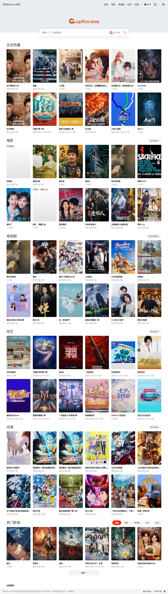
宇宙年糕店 (11, 372)
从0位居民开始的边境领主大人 (149, 468)
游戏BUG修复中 (13, 468)
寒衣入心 (141, 224)
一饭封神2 (89, 372)
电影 (113, 4)
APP (149, 4)
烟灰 (34, 277)
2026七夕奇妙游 (118, 415)
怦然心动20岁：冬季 (93, 563)
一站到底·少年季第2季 (68, 415)
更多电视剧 (153, 236)
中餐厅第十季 (38, 129)
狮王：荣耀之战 (39, 224)
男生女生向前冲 (144, 415)
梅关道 (61, 181)
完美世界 (115, 563)
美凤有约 (141, 372)
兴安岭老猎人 (90, 224)
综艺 (129, 4)
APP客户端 (158, 591)
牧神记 (35, 563)
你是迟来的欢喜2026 (146, 563)
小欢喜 (61, 86)
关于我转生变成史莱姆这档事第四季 (18, 511)
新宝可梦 (36, 511)
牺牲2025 (142, 181)
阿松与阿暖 (142, 320)
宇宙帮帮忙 (115, 372)
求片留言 (148, 591)
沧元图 (88, 129)
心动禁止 (89, 277)
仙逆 (61, 563)
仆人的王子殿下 (117, 320)
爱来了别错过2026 (67, 277)
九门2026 (142, 86)
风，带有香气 (64, 320)
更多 (83, 573)
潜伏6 (87, 181)
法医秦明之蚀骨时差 (119, 224)
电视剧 (121, 4)
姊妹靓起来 (89, 415)
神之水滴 (89, 511)
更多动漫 (154, 427)
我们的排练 (115, 181)
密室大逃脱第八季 (66, 129)
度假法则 (36, 181)
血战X (61, 372)
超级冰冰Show (13, 415)
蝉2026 (36, 320)
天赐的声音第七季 (40, 372)
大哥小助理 (115, 129)
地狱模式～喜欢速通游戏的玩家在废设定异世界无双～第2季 (45, 468)
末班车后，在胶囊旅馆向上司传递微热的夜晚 (97, 86)
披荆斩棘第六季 (39, 415)
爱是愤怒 (62, 224)
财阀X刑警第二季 (92, 320)
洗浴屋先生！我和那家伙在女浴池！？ (123, 86)
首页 (106, 4)
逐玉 (8, 563)
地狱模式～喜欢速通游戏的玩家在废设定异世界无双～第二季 (71, 468)
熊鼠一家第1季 (143, 511)
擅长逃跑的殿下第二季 (68, 511)
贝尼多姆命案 (116, 277)
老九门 (140, 129)
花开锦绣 (10, 129)
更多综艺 (154, 332)
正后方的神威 (116, 468)
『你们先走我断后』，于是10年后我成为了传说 (123, 511)
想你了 (9, 224)
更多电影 (154, 141)
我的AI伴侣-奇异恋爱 (15, 320)
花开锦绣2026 (13, 86)
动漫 (137, 4)
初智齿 (9, 181)
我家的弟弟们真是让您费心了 (97, 468)
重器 (34, 86)
